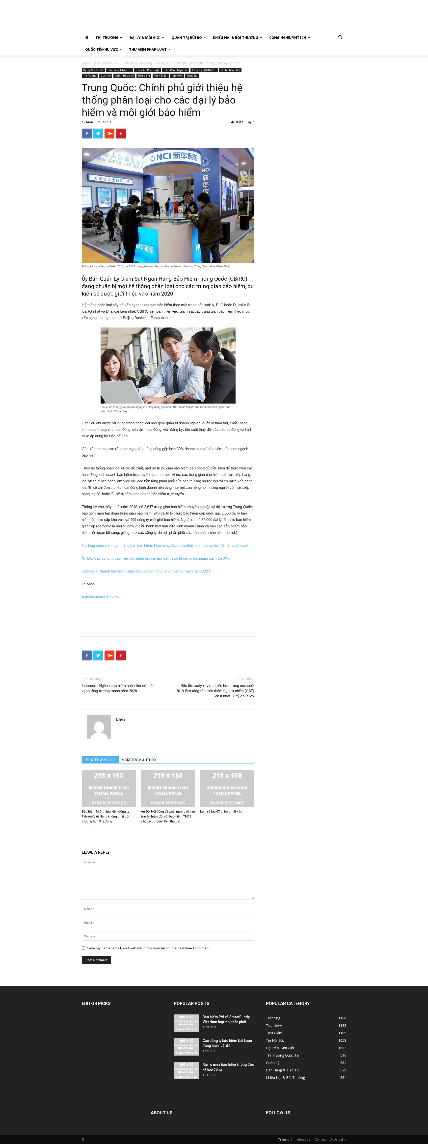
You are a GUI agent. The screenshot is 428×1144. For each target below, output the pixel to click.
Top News (177, 75)
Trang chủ (285, 1139)
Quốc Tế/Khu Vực (101, 49)
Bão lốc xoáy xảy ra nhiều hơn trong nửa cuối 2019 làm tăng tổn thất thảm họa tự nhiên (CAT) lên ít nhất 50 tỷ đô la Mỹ (215, 690)
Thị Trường (106, 37)
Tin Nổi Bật (160, 75)
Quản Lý (105, 75)
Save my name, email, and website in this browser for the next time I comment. (149, 948)
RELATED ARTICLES (100, 760)
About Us (303, 1139)
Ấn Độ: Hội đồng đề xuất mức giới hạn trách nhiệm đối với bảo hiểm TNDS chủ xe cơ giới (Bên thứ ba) (168, 816)
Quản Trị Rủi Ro (187, 37)
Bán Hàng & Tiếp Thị (137, 63)
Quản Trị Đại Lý (124, 75)
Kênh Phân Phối (230, 70)
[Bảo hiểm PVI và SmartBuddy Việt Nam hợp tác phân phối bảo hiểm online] (186, 1023)
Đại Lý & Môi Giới (145, 37)
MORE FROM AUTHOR (139, 760)
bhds (89, 122)
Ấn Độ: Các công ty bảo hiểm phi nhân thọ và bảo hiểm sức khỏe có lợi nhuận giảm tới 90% (156, 558)
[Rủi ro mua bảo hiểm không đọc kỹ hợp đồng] (186, 1070)
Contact (320, 1139)
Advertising (338, 1139)
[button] (340, 38)
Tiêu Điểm (144, 75)
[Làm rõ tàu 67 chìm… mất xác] (227, 788)
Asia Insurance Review (100, 597)
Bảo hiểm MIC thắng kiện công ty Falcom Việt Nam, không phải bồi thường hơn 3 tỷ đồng (105, 816)
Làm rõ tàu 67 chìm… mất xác (221, 811)
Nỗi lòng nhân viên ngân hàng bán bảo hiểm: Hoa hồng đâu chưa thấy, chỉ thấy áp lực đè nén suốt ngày (165, 545)
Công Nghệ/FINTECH (287, 37)
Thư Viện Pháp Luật (148, 49)
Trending (192, 75)
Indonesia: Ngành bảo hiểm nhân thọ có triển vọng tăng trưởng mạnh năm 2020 (146, 571)
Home (86, 63)
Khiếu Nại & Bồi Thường (235, 37)
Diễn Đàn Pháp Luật (175, 70)
